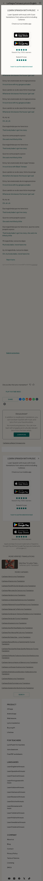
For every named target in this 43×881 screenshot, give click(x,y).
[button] (38, 10)
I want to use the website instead (21, 66)
